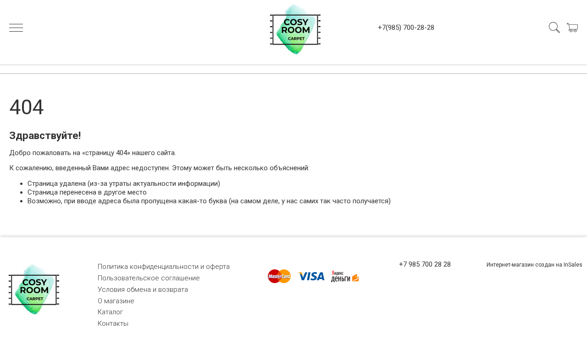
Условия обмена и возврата (143, 289)
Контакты (113, 323)
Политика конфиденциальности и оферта (164, 266)
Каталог (110, 312)
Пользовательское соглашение (149, 278)
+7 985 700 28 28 (425, 264)
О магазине (116, 301)
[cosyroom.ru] (293, 27)
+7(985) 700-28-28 (406, 27)
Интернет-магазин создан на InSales (534, 265)
